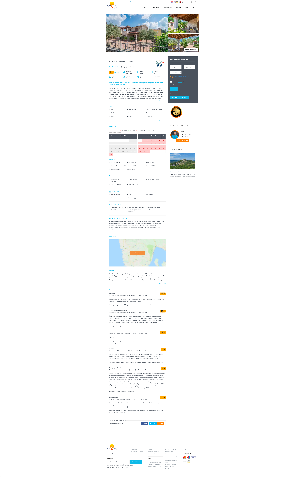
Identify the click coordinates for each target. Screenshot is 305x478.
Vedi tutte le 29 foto (190, 49)
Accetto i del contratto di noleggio (180, 83)
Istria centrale (174, 172)
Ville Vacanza (154, 7)
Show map (137, 253)
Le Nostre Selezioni (135, 456)
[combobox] (175, 72)
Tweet (153, 423)
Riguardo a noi (169, 451)
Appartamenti (167, 7)
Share (145, 423)
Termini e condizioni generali (155, 462)
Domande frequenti (170, 449)
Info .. (194, 7)
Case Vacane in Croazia (136, 451)
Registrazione (136, 462)
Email (161, 423)
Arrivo (171, 64)
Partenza (186, 64)
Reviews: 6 (117, 72)
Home (144, 7)
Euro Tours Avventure (171, 468)
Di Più (175, 178)
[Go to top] (301, 474)
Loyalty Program (169, 466)
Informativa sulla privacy (154, 466)
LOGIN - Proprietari (170, 464)
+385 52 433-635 (186, 134)
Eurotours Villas (113, 455)
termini (180, 82)
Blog (186, 7)
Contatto (167, 454)
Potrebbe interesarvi (153, 451)
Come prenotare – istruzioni (155, 464)
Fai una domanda (182, 140)
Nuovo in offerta (152, 454)
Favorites (186, 2)
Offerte (178, 7)
